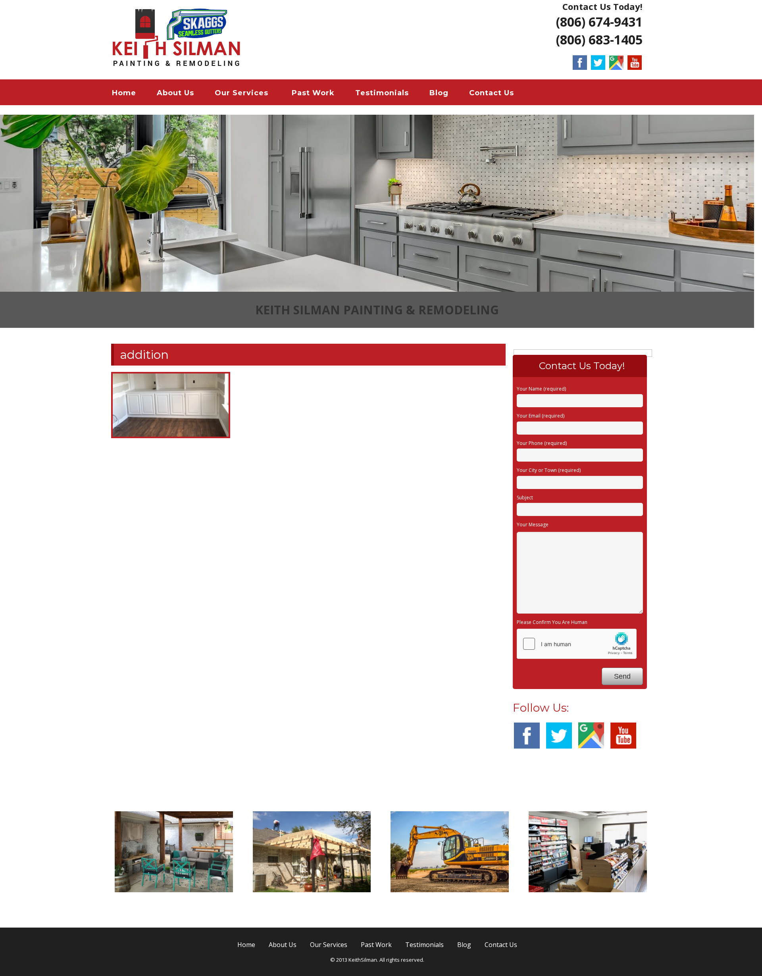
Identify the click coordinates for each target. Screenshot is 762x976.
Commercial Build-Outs (587, 902)
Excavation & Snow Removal (449, 902)
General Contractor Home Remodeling (174, 907)
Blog (438, 93)
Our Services (241, 93)
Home (124, 93)
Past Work (313, 93)
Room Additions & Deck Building (311, 907)
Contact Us (491, 93)
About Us (175, 93)
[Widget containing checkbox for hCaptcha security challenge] (577, 644)
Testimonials (382, 93)
